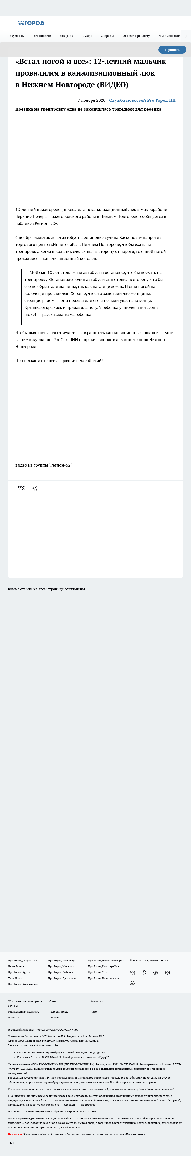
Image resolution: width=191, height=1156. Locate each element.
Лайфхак (66, 36)
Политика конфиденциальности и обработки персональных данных (52, 1111)
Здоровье (108, 36)
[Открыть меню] (9, 23)
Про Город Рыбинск (61, 972)
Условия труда (58, 1011)
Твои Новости (17, 978)
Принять (172, 50)
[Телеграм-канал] (156, 973)
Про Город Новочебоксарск (106, 960)
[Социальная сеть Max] (132, 982)
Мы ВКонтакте (169, 36)
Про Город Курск (19, 972)
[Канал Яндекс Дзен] (167, 973)
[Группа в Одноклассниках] (144, 973)
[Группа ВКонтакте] (132, 973)
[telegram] (36, 488)
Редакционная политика (23, 1011)
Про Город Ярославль (62, 978)
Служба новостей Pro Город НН (142, 100)
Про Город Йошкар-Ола (103, 966)
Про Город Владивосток (103, 978)
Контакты (97, 1001)
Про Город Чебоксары (62, 960)
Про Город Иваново (61, 966)
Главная (54, 1017)
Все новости (42, 36)
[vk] (22, 488)
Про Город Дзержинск (22, 960)
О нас (53, 1001)
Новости (13, 1017)
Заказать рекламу (136, 36)
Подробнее (88, 1104)
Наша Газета (16, 966)
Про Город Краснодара (23, 984)
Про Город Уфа (97, 972)
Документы (15, 36)
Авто (94, 1011)
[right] (186, 36)
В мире (87, 36)
